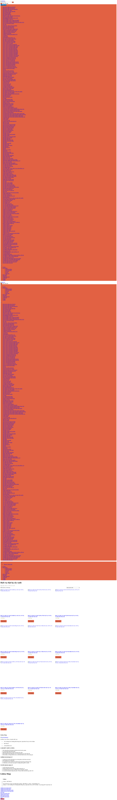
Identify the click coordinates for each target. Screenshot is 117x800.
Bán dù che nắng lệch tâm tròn (9, 8)
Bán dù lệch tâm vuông (7, 10)
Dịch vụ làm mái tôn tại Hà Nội (9, 65)
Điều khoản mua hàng (4, 795)
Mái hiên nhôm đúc (6, 138)
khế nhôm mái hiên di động (8, 103)
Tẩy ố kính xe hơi (6, 202)
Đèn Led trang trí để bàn (7, 78)
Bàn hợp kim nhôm (6, 13)
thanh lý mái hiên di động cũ (8, 223)
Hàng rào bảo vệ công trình (8, 88)
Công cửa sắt (5, 36)
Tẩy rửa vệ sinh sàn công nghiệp (9, 208)
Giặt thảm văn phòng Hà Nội (8, 87)
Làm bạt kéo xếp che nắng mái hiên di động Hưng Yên (13, 109)
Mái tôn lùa (5, 150)
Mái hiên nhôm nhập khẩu (8, 139)
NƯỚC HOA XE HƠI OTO (8, 171)
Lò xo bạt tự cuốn (6, 120)
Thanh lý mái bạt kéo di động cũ (9, 221)
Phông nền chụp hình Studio (8, 179)
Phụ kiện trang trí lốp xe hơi (8, 188)
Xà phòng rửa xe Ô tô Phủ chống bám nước (11, 259)
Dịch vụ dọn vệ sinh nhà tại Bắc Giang (10, 46)
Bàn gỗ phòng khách (7, 12)
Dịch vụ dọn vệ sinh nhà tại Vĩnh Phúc (10, 56)
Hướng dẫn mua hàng (4, 794)
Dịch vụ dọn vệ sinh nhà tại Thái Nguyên (11, 55)
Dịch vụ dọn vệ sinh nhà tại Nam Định (10, 52)
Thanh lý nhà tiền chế (7, 228)
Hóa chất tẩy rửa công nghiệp (8, 92)
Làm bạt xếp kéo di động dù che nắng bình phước (12, 111)
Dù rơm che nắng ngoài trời (8, 70)
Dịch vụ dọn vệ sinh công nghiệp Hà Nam (11, 45)
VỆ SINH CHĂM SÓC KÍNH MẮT (10, 249)
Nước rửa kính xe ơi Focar (8, 173)
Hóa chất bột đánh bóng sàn (8, 90)
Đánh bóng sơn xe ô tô (7, 76)
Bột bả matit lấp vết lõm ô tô (8, 27)
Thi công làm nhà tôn (7, 238)
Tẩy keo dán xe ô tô (7, 201)
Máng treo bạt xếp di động (8, 158)
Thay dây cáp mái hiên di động (9, 237)
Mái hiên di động (6, 135)
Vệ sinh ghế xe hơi (6, 250)
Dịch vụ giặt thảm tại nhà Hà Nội (9, 57)
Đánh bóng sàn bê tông (7, 75)
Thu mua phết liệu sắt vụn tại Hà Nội (10, 243)
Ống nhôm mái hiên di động (8, 177)
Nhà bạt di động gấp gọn (7, 169)
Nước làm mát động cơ (7, 172)
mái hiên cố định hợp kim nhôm (9, 134)
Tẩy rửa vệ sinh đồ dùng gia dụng (9, 206)
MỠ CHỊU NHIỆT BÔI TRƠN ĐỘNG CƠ (11, 160)
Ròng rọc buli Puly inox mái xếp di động (11, 192)
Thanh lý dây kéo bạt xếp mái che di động (11, 213)
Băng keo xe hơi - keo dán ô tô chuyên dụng (11, 15)
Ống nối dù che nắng (7, 178)
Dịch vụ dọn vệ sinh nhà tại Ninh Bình (10, 53)
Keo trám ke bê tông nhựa (8, 100)
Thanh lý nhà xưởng (7, 229)
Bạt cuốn (4, 24)
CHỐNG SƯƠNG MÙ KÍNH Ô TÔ (10, 34)
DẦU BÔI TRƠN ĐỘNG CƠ (9, 37)
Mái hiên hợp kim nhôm (7, 137)
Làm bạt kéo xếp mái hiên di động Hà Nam (11, 110)
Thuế (1, 797)
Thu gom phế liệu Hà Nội (8, 242)
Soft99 (4, 280)
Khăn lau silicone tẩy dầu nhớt (9, 101)
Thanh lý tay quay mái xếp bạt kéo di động (11, 233)
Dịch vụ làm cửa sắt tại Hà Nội (9, 59)
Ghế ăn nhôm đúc (6, 81)
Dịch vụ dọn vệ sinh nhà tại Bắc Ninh (10, 47)
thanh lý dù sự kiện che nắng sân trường (10, 216)
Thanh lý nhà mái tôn (7, 227)
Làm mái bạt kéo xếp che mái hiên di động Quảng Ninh (13, 113)
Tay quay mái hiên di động (8, 204)
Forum (4, 267)
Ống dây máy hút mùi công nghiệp (9, 176)
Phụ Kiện (5, 181)
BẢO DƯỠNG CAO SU (8, 19)
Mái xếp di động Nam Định (8, 155)
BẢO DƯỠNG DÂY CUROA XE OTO (11, 21)
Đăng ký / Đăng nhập (8, 564)
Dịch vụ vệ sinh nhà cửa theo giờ (9, 66)
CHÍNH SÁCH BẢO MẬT (5, 787)
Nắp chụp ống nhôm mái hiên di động (10, 164)
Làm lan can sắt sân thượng (8, 112)
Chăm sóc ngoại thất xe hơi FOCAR (10, 30)
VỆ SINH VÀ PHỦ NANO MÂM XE (10, 256)
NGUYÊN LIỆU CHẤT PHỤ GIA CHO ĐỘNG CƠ (13, 168)
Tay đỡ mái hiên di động (7, 200)
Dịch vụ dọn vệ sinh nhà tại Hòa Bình (10, 49)
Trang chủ (2, 585)
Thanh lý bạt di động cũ (7, 210)
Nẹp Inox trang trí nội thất (8, 166)
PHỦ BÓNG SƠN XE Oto (8, 180)
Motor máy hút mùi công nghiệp (9, 163)
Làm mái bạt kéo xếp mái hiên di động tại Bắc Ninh (13, 115)
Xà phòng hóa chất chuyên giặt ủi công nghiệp (12, 258)
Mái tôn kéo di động (7, 149)
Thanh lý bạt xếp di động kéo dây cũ (10, 211)
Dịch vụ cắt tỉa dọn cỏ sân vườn (9, 42)
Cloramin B (5, 35)
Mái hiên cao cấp (6, 133)
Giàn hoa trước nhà (6, 85)
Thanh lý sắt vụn (6, 232)
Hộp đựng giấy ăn (6, 96)
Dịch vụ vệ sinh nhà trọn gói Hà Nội (10, 67)
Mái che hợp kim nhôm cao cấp (9, 125)
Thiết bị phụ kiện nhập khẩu (8, 240)
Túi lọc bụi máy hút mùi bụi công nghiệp (11, 246)
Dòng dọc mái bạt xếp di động (9, 68)
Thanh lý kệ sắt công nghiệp (8, 219)
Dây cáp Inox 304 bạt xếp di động (9, 38)
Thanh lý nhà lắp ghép (7, 226)
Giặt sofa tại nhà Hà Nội (7, 86)
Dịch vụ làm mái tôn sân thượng (9, 64)
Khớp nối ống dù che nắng (8, 104)
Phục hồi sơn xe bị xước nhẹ (8, 190)
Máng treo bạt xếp (6, 157)
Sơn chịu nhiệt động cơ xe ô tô (9, 195)
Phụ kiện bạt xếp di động (8, 183)
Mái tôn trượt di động (7, 152)
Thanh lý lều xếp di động (8, 220)
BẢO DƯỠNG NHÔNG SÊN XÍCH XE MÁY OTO (13, 22)
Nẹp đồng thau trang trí (7, 165)
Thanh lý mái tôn (6, 224)
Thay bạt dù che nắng (7, 235)
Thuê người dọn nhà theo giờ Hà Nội (10, 244)
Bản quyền (5, 274)
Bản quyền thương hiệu (5, 793)
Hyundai (4, 98)
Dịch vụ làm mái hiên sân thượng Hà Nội (11, 63)
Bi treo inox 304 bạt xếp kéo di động (10, 25)
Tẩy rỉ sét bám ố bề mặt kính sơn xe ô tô (10, 205)
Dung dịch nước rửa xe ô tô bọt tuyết (10, 72)
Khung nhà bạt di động (7, 105)
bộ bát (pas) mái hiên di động (8, 26)
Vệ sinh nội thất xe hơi (7, 254)
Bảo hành (5, 275)
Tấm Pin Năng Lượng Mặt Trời (9, 199)
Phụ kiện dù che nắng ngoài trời (9, 186)
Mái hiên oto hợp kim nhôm (8, 141)
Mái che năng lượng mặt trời (8, 126)
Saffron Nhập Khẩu (7, 193)
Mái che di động (6, 123)
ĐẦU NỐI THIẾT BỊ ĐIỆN (8, 77)
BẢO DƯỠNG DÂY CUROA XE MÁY (11, 20)
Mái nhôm (5, 142)
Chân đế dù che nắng (7, 33)
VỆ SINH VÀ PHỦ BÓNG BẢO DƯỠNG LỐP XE (13, 255)
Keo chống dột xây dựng (8, 99)
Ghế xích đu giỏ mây (7, 83)
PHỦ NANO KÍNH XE (7, 189)
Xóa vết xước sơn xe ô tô (8, 262)
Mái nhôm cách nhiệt (7, 143)
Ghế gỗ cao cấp (6, 82)
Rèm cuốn (5, 191)
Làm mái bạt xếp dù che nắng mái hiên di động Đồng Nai (14, 116)
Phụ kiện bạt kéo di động (8, 182)
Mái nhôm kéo (6, 146)
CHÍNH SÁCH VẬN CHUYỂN (6, 791)
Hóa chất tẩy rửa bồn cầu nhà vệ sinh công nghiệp (12, 91)
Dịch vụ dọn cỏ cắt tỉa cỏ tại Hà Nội (10, 44)
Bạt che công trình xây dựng (8, 23)
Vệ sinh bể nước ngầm (7, 248)
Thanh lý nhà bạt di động (8, 225)
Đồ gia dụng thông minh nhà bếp (9, 80)
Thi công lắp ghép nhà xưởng (8, 239)
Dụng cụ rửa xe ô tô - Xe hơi (8, 71)
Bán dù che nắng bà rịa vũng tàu (9, 7)
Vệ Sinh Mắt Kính (6, 253)
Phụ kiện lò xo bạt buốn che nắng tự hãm (11, 187)
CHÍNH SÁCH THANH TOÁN (6, 790)
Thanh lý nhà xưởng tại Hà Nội (9, 231)
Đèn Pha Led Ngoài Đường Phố (9, 79)
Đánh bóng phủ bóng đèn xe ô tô (9, 74)
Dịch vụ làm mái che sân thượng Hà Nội (11, 61)
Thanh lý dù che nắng (7, 214)
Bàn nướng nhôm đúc (7, 14)
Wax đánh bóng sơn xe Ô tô (8, 257)
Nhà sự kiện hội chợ (7, 170)
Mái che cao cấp (6, 122)
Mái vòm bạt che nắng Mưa (8, 153)
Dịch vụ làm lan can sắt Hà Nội (9, 60)
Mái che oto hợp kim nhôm (8, 130)
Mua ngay (3, 621)
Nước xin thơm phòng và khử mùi (9, 175)
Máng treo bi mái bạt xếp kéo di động (10, 159)
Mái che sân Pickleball (7, 131)
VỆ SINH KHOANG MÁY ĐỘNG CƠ (11, 251)
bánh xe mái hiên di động (8, 16)
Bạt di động (5, 268)
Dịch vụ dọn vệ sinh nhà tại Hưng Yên (10, 50)
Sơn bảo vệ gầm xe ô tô (7, 194)
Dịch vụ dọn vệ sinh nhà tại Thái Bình (10, 54)
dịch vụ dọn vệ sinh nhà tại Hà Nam (10, 48)
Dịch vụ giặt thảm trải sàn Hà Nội (9, 58)
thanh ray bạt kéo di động (8, 234)
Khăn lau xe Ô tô (6, 102)
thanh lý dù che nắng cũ (7, 215)
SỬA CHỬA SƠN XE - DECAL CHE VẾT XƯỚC (13, 198)
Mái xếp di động (6, 154)
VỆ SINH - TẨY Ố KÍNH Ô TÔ (9, 247)
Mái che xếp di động (7, 132)
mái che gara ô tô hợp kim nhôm (9, 124)
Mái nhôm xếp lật (6, 147)
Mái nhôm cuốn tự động (7, 145)
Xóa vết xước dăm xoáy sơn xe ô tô (10, 261)
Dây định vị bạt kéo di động (8, 40)
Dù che (4, 69)
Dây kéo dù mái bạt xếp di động (9, 41)
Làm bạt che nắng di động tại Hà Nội (10, 108)
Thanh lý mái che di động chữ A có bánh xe (11, 222)
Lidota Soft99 (5, 119)
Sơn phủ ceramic (6, 197)
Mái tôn (4, 148)
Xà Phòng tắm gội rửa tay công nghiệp (10, 260)
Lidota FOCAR (6, 117)
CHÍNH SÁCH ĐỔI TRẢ (5, 789)
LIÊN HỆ (5, 278)
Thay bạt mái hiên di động (8, 236)
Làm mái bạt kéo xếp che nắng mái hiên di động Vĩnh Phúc (14, 114)
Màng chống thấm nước (7, 156)
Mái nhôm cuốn (6, 144)
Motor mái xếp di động (7, 161)
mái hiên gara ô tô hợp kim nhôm (9, 136)
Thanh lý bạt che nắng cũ (8, 209)
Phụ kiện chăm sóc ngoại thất (8, 184)
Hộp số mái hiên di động (7, 97)
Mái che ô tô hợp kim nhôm (8, 127)
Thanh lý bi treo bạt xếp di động (9, 212)
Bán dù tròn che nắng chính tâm (9, 11)
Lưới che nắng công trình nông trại (9, 121)
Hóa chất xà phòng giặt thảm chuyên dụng (11, 93)
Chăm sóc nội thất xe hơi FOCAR (9, 31)
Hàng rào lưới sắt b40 (7, 89)
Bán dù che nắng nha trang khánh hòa (10, 9)
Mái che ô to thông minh (7, 128)
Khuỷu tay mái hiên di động (8, 106)
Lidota (4, 279)
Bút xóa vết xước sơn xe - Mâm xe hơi (10, 29)
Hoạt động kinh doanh (4, 796)
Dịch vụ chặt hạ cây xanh (8, 43)
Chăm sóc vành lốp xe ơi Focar (9, 32)
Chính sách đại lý (6, 276)
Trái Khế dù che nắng (7, 245)
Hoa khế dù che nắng (7, 94)
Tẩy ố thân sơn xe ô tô (7, 203)
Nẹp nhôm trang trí (6, 167)
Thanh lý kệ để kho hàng (8, 217)
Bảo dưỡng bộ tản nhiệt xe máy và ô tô (10, 18)
